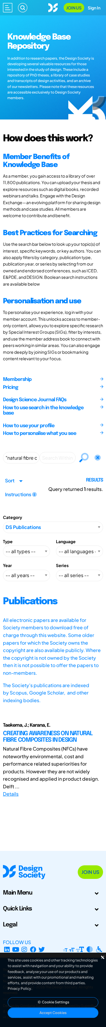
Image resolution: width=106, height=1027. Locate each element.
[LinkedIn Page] (7, 949)
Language (66, 541)
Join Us (74, 7)
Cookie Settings (55, 1002)
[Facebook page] (33, 949)
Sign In (94, 7)
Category (12, 517)
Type (8, 541)
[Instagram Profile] (24, 949)
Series (62, 565)
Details (11, 794)
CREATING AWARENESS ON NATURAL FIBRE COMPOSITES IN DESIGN (47, 736)
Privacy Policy (19, 988)
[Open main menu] (7, 7)
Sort (9, 480)
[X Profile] (42, 949)
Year (7, 565)
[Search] (22, 7)
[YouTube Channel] (16, 949)
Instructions (18, 494)
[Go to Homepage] (53, 7)
